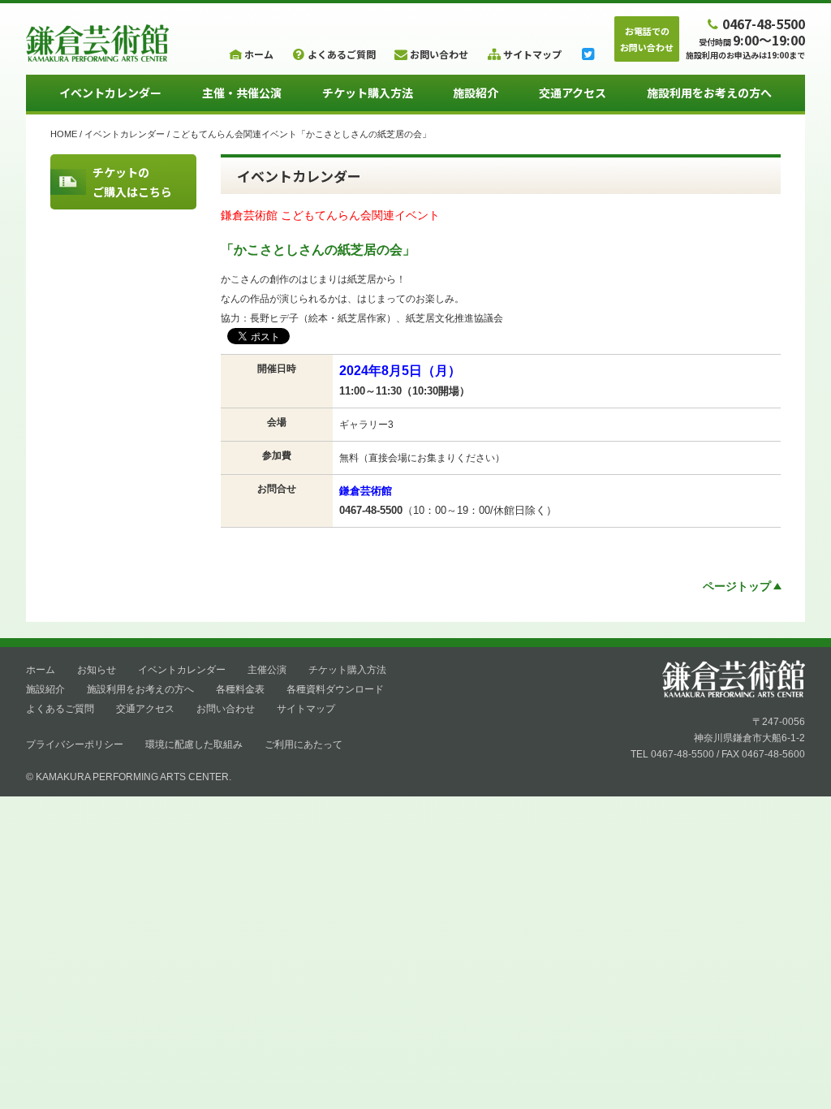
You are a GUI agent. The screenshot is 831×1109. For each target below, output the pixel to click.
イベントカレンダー (110, 92)
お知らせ (96, 669)
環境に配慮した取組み (194, 744)
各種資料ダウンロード (335, 689)
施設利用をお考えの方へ (709, 92)
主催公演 (267, 669)
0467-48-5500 (763, 23)
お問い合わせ (225, 708)
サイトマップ (306, 708)
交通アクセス (572, 92)
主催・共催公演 (242, 92)
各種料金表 (240, 689)
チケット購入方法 (367, 92)
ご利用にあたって (303, 744)
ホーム (40, 669)
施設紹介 (475, 92)
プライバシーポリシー (74, 744)
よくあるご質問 (60, 708)
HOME (63, 134)
